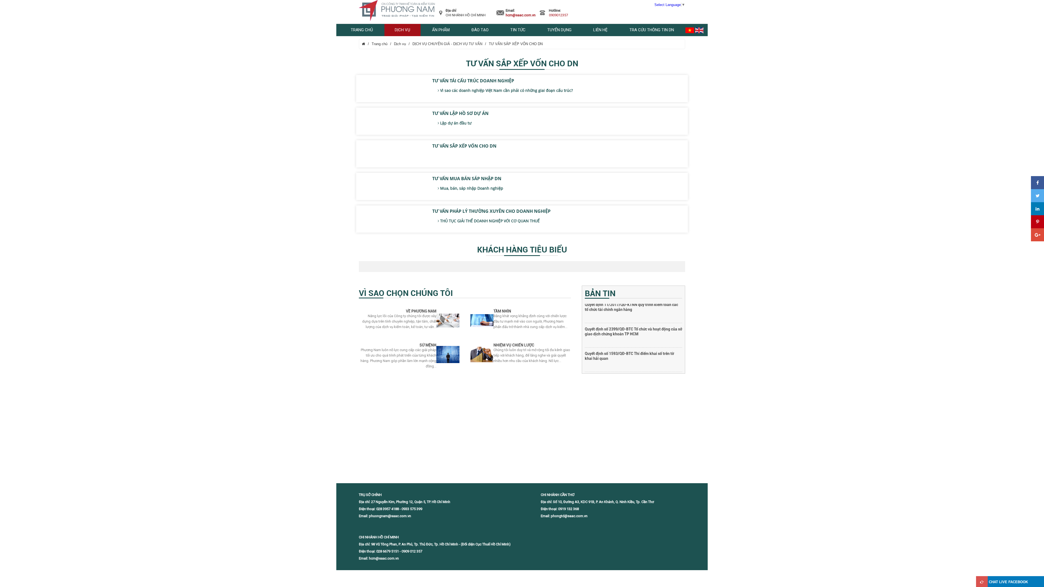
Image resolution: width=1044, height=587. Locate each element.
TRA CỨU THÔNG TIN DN (651, 29)
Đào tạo (480, 29)
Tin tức (518, 29)
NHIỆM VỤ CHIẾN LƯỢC (513, 345)
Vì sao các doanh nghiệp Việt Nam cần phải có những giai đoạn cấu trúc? (506, 90)
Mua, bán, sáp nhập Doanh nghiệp (471, 188)
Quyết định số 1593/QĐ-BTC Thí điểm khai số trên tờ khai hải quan (629, 333)
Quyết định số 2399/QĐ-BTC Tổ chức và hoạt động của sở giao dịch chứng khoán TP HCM (633, 308)
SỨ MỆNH (428, 345)
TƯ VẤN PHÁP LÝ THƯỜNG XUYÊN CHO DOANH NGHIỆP (491, 211)
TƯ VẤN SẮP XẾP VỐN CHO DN (516, 44)
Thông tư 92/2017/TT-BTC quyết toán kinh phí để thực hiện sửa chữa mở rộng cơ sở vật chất (631, 357)
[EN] (699, 30)
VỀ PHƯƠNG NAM (421, 311)
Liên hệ (600, 29)
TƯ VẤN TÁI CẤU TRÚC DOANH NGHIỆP (473, 81)
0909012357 (558, 15)
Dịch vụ (402, 29)
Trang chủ (362, 29)
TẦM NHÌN (502, 311)
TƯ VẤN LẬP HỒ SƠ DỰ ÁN (460, 113)
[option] (633, 316)
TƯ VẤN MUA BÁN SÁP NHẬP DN (466, 179)
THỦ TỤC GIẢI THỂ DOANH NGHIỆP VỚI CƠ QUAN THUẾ (489, 220)
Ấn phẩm (441, 29)
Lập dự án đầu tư (455, 123)
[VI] (689, 30)
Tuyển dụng (559, 29)
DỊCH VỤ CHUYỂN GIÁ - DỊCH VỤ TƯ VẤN (447, 44)
